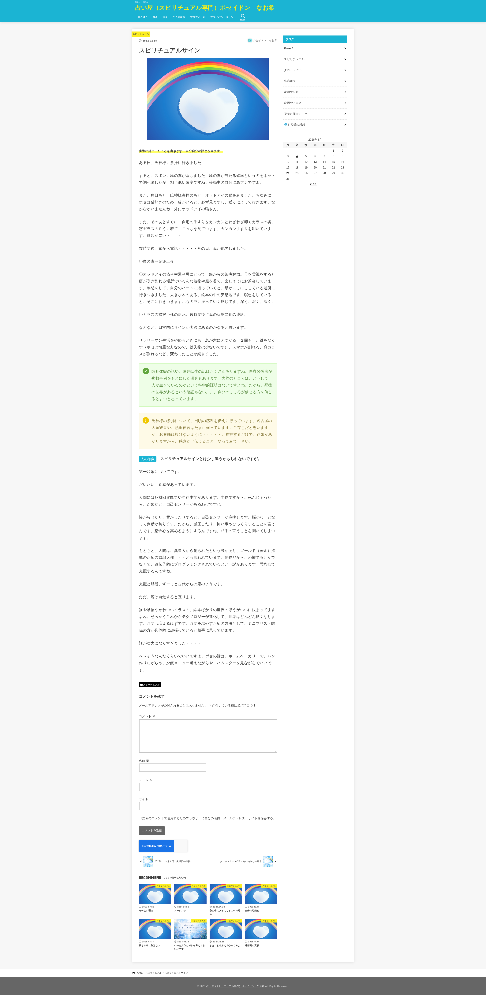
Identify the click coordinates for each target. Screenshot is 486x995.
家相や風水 (291, 92)
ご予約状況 (179, 17)
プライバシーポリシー (223, 17)
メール (145, 780)
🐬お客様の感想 (294, 124)
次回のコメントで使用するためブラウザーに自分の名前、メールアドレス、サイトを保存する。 (209, 818)
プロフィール (197, 17)
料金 (155, 17)
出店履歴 (290, 81)
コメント (147, 716)
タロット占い (292, 70)
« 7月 (313, 184)
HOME (139, 973)
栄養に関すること (295, 113)
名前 (144, 760)
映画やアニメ (292, 102)
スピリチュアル (141, 34)
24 (288, 173)
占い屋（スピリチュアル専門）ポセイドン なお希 (205, 7)
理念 (165, 17)
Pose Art (289, 48)
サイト (143, 799)
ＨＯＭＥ (143, 17)
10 (288, 161)
